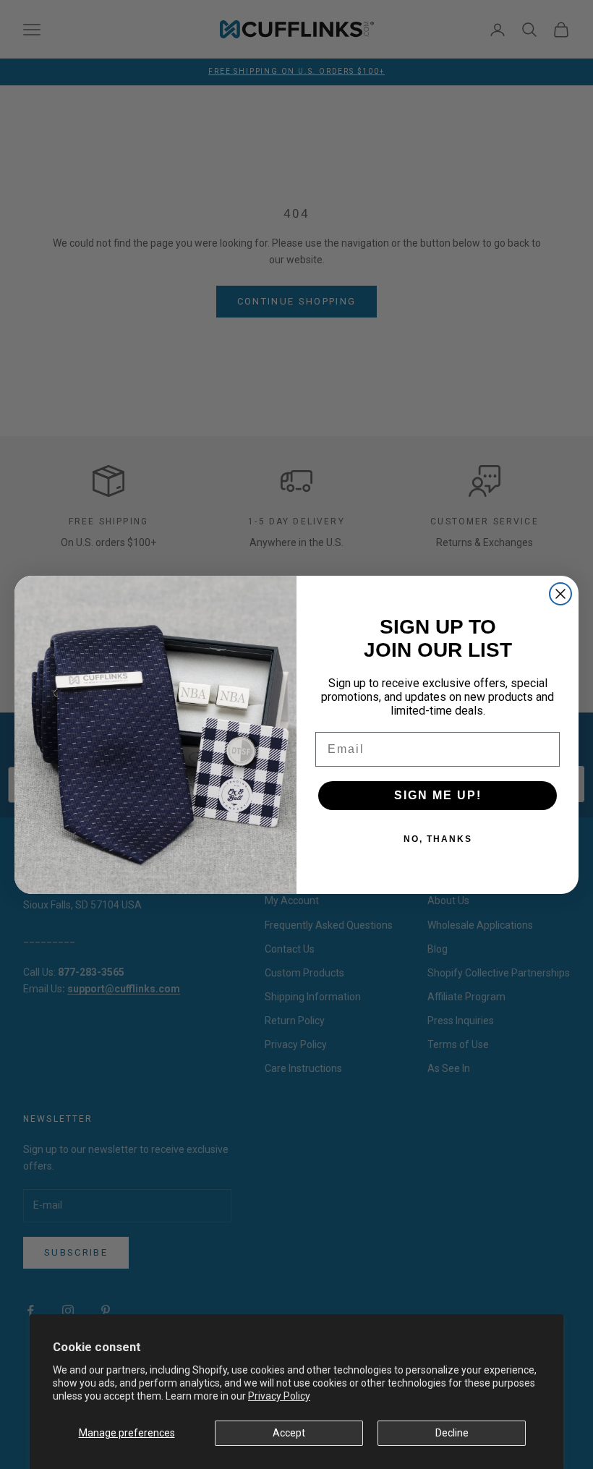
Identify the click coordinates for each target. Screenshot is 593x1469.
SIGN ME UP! (438, 795)
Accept (289, 1433)
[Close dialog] (560, 594)
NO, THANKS (438, 839)
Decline (452, 1433)
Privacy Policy (279, 1396)
